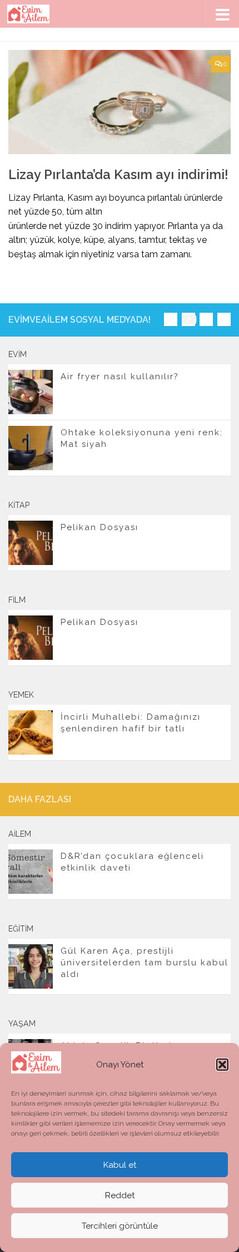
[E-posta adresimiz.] (224, 319)
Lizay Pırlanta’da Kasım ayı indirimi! (118, 174)
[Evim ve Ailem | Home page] (35, 13)
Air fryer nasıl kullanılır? (120, 376)
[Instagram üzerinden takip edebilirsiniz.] (170, 319)
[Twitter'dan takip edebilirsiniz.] (206, 319)
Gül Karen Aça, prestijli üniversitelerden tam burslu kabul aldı (144, 962)
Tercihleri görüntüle (120, 1226)
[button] (222, 1064)
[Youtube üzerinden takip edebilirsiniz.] (188, 319)
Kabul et (119, 1165)
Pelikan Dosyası (99, 527)
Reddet (120, 1195)
